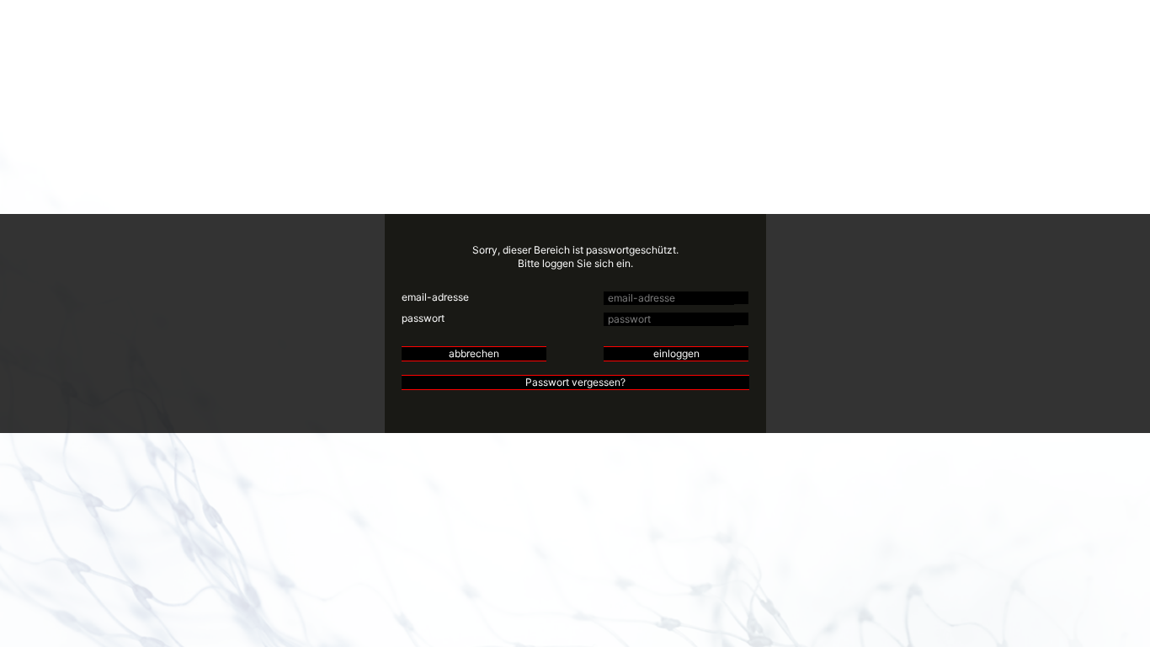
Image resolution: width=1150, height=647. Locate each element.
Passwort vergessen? (575, 382)
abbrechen (474, 353)
